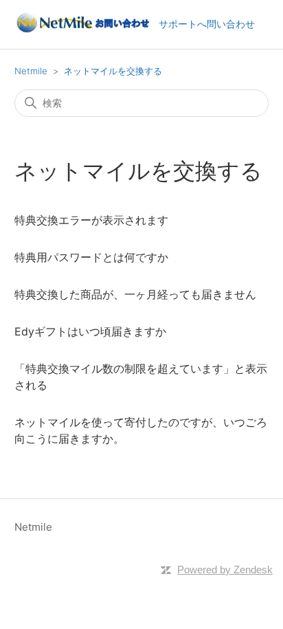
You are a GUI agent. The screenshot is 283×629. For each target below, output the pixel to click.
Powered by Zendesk (225, 569)
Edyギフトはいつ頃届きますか (90, 331)
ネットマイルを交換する (113, 70)
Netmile (30, 70)
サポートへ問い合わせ (207, 24)
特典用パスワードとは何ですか (91, 257)
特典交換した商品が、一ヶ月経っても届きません (135, 294)
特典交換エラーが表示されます (91, 220)
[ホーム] (82, 31)
